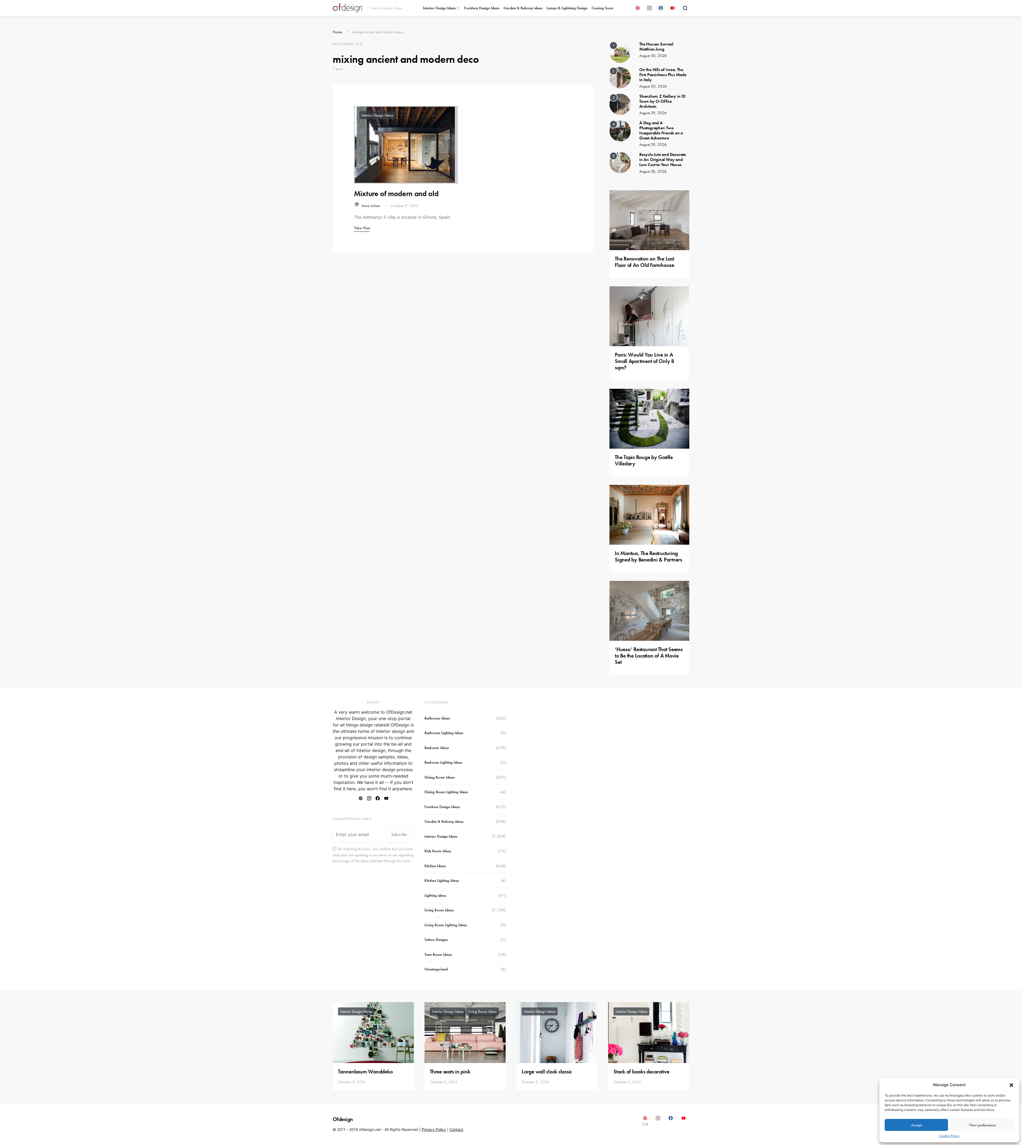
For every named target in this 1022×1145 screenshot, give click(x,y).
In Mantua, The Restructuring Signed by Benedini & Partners (648, 556)
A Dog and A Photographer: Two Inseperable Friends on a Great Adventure (661, 130)
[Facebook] (661, 8)
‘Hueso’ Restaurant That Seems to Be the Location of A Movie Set (649, 655)
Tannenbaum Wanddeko (365, 1071)
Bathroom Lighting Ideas (444, 732)
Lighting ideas (435, 895)
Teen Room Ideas (438, 954)
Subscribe (399, 834)
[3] (620, 103)
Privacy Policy (434, 1129)
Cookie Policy (949, 1136)
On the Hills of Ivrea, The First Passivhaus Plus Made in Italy (662, 74)
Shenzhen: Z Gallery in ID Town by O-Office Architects (662, 101)
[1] (620, 51)
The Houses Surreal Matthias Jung (656, 46)
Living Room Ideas (439, 910)
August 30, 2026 (653, 55)
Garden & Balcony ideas (523, 8)
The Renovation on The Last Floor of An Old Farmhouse (644, 261)
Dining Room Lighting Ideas (446, 792)
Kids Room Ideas (438, 851)
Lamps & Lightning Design (567, 8)
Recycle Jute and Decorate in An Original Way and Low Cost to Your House (662, 159)
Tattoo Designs (436, 939)
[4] (620, 130)
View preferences (982, 1125)
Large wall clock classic (547, 1071)
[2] (620, 77)
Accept (916, 1125)
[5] (620, 162)
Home (337, 32)
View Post (362, 228)
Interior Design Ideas (439, 8)
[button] (1011, 1085)
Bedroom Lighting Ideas (443, 762)
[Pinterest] (637, 8)
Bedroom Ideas (437, 747)
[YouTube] (672, 8)
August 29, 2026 (653, 112)
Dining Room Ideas (440, 777)
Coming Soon (602, 8)
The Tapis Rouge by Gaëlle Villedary (644, 460)
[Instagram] (649, 8)
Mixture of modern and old (396, 193)
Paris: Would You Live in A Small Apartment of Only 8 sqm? (644, 361)
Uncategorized (436, 969)
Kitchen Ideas (435, 866)
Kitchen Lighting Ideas (442, 880)
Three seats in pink (450, 1071)
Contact (456, 1129)
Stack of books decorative (641, 1071)
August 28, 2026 (653, 171)
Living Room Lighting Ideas (446, 925)
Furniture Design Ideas (481, 8)
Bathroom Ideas (437, 718)
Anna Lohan (370, 205)
